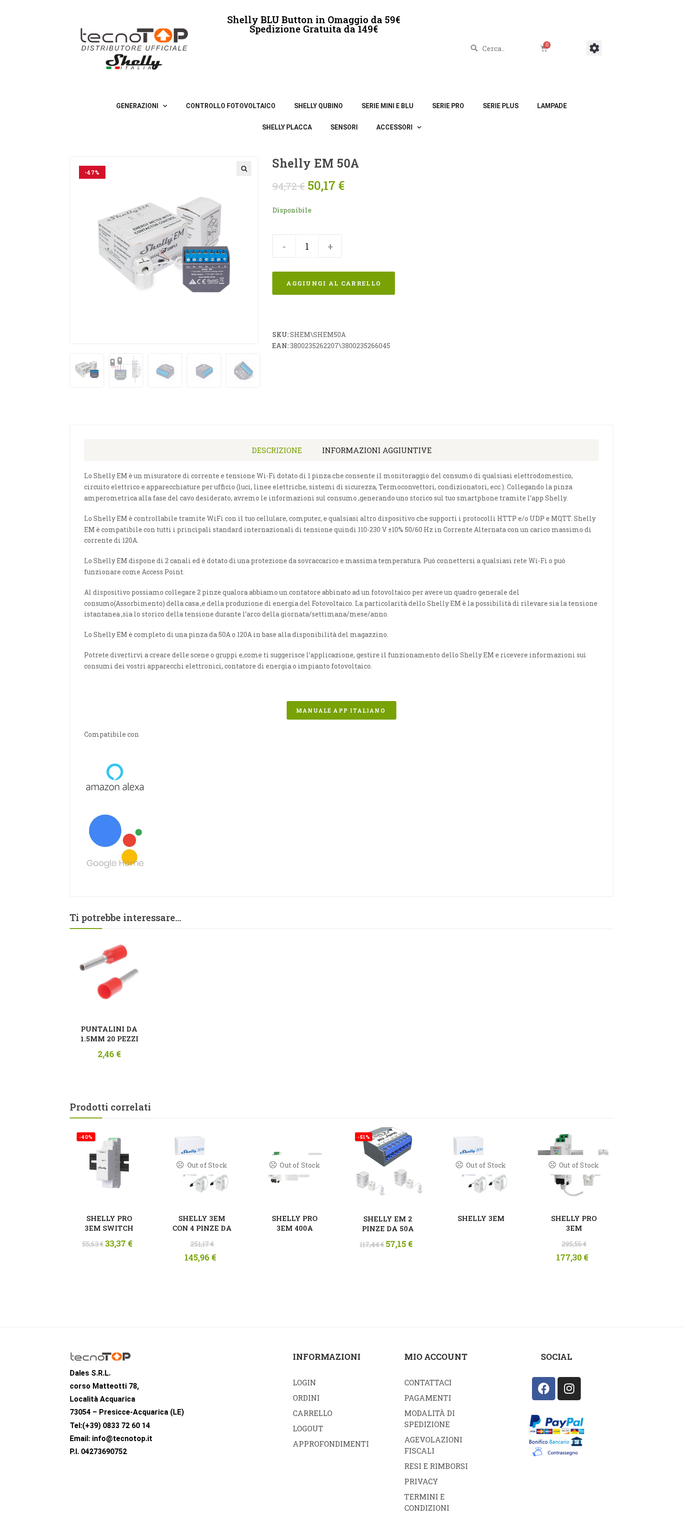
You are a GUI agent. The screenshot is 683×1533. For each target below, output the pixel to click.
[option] (87, 370)
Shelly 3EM (481, 1218)
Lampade (552, 106)
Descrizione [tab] (277, 450)
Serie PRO (448, 106)
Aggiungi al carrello (333, 283)
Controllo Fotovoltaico (231, 106)
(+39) (91, 1425)
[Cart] (543, 48)
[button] (594, 48)
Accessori (394, 127)
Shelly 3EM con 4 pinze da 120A (202, 1223)
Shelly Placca (287, 127)
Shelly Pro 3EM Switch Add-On (109, 1223)
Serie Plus (501, 106)
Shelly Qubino (318, 106)
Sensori (344, 127)
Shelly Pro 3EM (574, 1223)
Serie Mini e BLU (387, 106)
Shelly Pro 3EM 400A (294, 1223)
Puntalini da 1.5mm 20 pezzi (109, 1033)
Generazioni (137, 106)
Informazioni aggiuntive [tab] (377, 450)
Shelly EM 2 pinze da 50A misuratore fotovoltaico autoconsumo (387, 1224)
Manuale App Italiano (341, 710)
